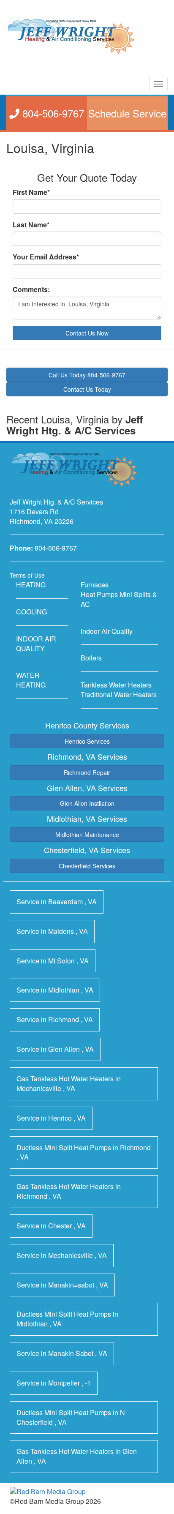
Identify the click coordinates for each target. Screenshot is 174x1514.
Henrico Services (87, 741)
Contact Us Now (87, 333)
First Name (31, 192)
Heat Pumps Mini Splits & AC (119, 599)
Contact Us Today (87, 389)
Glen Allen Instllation (87, 803)
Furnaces (95, 584)
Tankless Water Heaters (116, 685)
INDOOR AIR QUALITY (36, 643)
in (56, 901)
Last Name (31, 224)
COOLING (31, 612)
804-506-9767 (56, 548)
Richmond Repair (87, 772)
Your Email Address (46, 257)
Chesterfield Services (87, 866)
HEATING (31, 584)
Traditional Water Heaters (119, 694)
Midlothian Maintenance (87, 834)
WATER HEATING (31, 680)
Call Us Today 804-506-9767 (87, 375)
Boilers (91, 658)
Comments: (31, 289)
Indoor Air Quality (107, 631)
